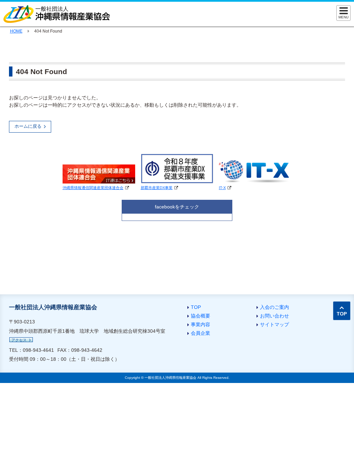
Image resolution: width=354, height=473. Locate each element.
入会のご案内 (274, 307)
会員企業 (200, 333)
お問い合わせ (274, 316)
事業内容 (200, 324)
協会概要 (200, 316)
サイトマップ (274, 324)
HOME (16, 31)
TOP (196, 307)
